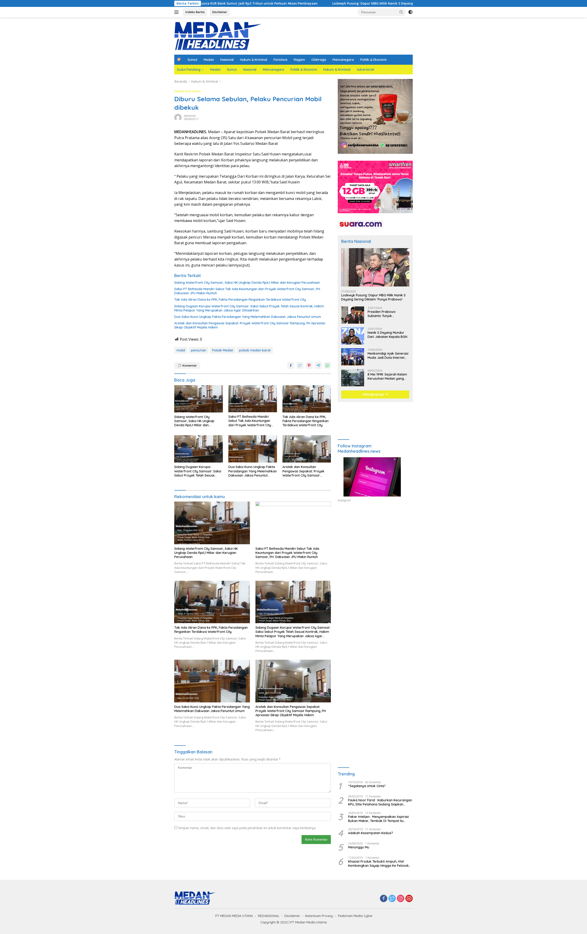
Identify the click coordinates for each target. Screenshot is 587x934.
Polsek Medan (222, 350)
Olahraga (318, 60)
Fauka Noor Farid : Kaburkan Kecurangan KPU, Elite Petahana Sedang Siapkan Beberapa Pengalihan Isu (380, 802)
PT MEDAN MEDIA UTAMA (234, 916)
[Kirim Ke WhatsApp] (327, 365)
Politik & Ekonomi (373, 60)
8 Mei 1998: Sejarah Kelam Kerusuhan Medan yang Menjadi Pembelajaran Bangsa (387, 376)
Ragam (299, 60)
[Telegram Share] (318, 365)
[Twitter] (392, 899)
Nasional (227, 60)
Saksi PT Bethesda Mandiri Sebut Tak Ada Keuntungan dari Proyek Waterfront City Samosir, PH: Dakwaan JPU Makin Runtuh (247, 291)
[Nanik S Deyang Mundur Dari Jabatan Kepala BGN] (352, 336)
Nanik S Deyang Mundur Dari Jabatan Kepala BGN (387, 335)
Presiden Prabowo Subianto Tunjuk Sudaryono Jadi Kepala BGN (386, 314)
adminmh (190, 116)
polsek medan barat (255, 350)
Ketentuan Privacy (319, 916)
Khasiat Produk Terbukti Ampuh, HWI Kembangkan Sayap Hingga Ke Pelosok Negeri (378, 863)
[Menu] (177, 12)
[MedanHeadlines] (217, 36)
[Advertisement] (375, 548)
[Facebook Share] (290, 365)
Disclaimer (219, 12)
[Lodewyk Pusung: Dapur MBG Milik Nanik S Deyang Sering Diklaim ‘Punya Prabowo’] (375, 267)
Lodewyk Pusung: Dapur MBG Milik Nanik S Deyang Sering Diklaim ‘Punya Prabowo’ (344, 3)
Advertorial (365, 69)
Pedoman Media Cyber (355, 916)
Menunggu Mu (358, 847)
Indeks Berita (195, 12)
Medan (209, 60)
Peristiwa (280, 60)
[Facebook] (383, 899)
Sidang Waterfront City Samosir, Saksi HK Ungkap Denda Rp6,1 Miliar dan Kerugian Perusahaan (247, 282)
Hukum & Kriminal (253, 60)
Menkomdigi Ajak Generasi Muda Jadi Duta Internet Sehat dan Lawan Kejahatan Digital (388, 355)
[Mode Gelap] (410, 12)
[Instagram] (400, 899)
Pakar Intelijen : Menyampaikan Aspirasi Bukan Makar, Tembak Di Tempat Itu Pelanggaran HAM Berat (378, 819)
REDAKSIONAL (268, 916)
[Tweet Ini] (299, 365)
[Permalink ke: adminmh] (178, 117)
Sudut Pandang (188, 69)
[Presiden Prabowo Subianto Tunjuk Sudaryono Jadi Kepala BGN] (352, 315)
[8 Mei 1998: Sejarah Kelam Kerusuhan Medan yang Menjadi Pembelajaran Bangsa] (352, 377)
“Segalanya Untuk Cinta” (367, 786)
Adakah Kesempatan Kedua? (370, 833)
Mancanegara (343, 60)
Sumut (192, 60)
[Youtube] (409, 899)
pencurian (198, 350)
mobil (181, 350)
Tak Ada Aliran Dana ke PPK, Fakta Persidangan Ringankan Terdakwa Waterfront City (240, 299)
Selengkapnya (373, 394)
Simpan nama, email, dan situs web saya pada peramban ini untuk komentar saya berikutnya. (247, 828)
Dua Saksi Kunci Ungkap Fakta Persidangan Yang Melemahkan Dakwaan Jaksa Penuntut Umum (247, 317)
